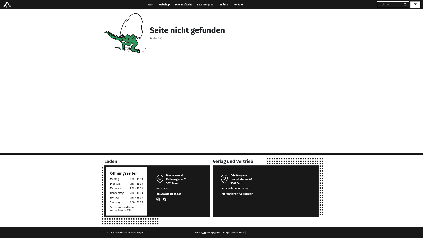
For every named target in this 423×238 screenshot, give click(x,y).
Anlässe (223, 4)
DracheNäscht (183, 4)
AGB (204, 232)
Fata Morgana (205, 4)
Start (150, 4)
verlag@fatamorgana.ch (235, 188)
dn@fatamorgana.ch (168, 193)
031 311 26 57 (163, 188)
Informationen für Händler (237, 193)
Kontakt (238, 4)
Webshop (164, 4)
